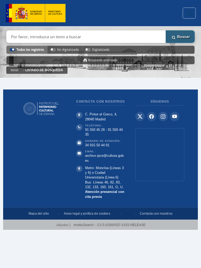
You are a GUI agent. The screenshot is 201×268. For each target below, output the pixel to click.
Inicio (14, 70)
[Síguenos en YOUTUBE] (174, 116)
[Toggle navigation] (189, 13)
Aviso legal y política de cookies (87, 213)
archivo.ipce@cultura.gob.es (105, 158)
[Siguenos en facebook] (151, 116)
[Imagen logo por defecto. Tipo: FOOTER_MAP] (159, 154)
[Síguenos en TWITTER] (140, 116)
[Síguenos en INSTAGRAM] (163, 116)
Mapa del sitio (39, 213)
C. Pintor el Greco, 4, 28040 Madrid (101, 116)
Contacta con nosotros (156, 213)
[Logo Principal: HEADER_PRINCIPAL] (35, 13)
